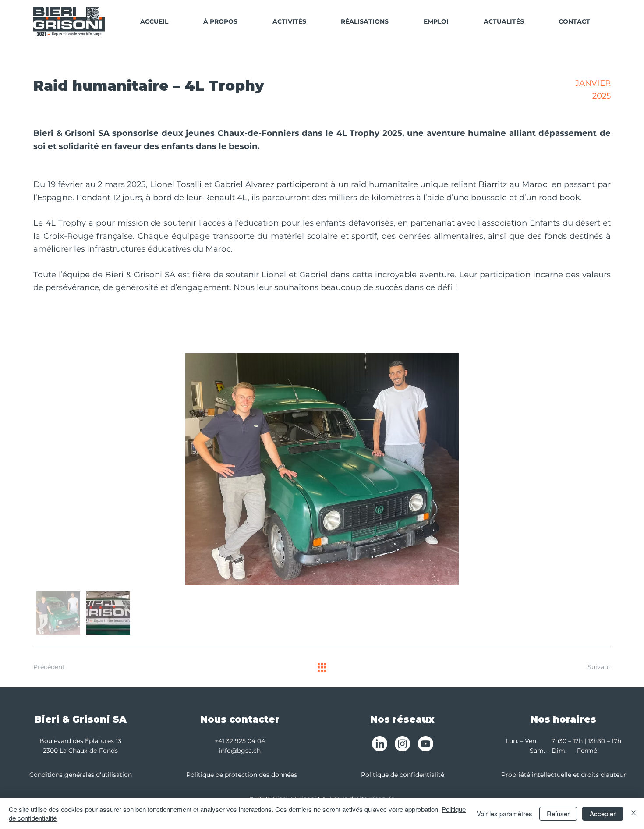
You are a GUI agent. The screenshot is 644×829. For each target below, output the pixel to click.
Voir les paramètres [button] (504, 813)
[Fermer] (633, 813)
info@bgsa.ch (240, 751)
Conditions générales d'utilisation (80, 775)
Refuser (558, 813)
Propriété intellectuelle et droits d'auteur (563, 775)
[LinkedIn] (379, 743)
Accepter (603, 813)
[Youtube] (425, 743)
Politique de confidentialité (402, 775)
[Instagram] (402, 743)
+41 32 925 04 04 (240, 741)
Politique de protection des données (241, 775)
